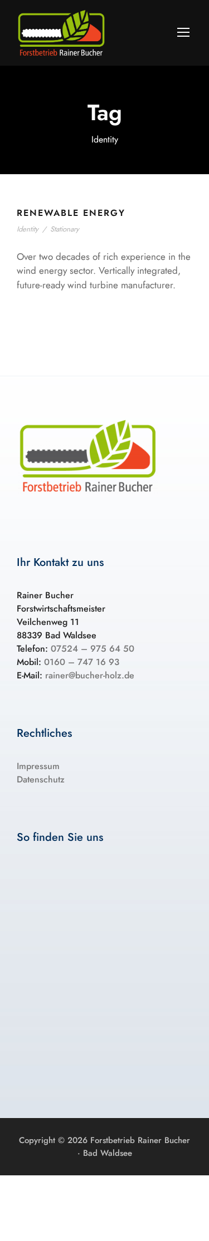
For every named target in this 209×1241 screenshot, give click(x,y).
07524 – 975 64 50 (92, 648)
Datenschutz (41, 779)
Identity (27, 229)
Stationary (64, 229)
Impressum (38, 766)
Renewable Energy (71, 212)
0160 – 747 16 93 (81, 662)
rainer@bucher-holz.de (89, 675)
